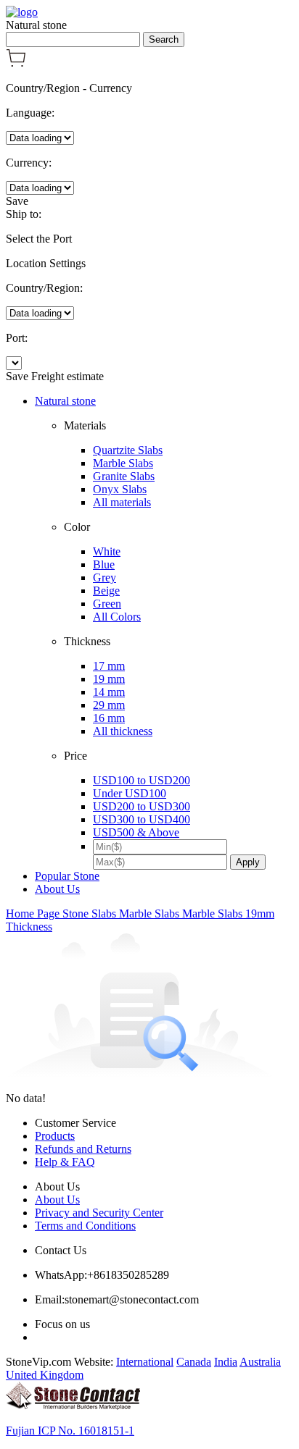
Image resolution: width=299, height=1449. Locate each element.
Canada (193, 1362)
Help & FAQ (65, 1162)
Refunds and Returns (83, 1149)
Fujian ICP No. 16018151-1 (70, 1430)
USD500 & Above (136, 832)
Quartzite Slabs (128, 450)
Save (17, 201)
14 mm (109, 692)
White (106, 551)
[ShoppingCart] (16, 63)
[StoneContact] (73, 1406)
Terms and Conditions (85, 1225)
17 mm (109, 666)
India (225, 1362)
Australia (260, 1362)
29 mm (109, 705)
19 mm (109, 679)
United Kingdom (44, 1375)
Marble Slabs (123, 463)
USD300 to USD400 (141, 819)
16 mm (109, 718)
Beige (106, 590)
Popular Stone (67, 876)
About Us (57, 889)
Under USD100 (129, 793)
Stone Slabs (90, 913)
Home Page (34, 913)
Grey (104, 577)
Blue (104, 564)
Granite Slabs (124, 476)
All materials (122, 502)
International (144, 1362)
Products (55, 1136)
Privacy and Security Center (99, 1212)
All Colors (117, 616)
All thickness (122, 731)
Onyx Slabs (120, 489)
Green (107, 603)
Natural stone (65, 401)
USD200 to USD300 (141, 806)
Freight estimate (67, 376)
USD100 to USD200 (141, 780)
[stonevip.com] (22, 12)
